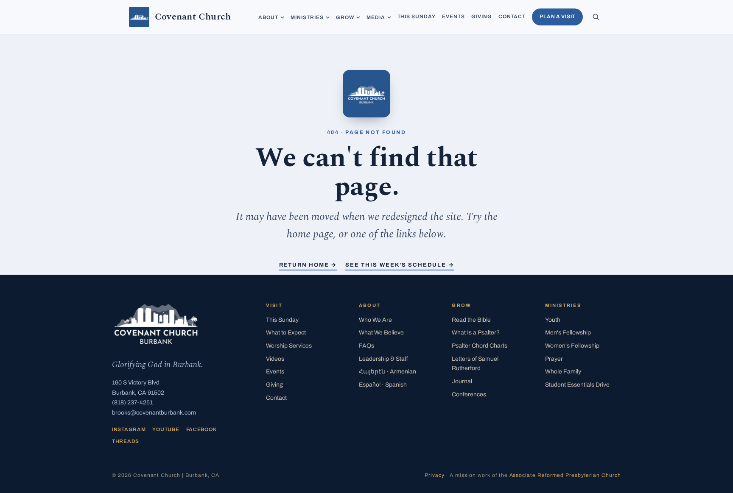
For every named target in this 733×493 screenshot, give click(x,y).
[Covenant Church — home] (156, 324)
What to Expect (286, 332)
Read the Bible (471, 320)
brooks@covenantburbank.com (154, 412)
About (268, 17)
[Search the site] (596, 17)
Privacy (435, 475)
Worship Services (289, 346)
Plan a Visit (557, 16)
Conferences (469, 394)
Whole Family (563, 371)
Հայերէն (387, 371)
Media (375, 17)
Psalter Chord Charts (479, 346)
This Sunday (416, 16)
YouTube (165, 429)
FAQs (366, 346)
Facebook (201, 429)
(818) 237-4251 (132, 402)
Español (383, 385)
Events (453, 16)
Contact (512, 16)
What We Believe (381, 332)
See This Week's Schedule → (399, 265)
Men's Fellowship (568, 332)
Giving (481, 16)
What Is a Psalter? (476, 332)
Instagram (128, 429)
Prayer (554, 359)
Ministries (307, 17)
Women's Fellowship (572, 346)
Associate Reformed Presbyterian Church (565, 475)
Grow (345, 17)
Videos (275, 359)
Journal (462, 381)
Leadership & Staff (383, 359)
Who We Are (375, 320)
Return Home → (308, 265)
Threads (125, 441)
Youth (552, 320)
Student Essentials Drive (577, 385)
